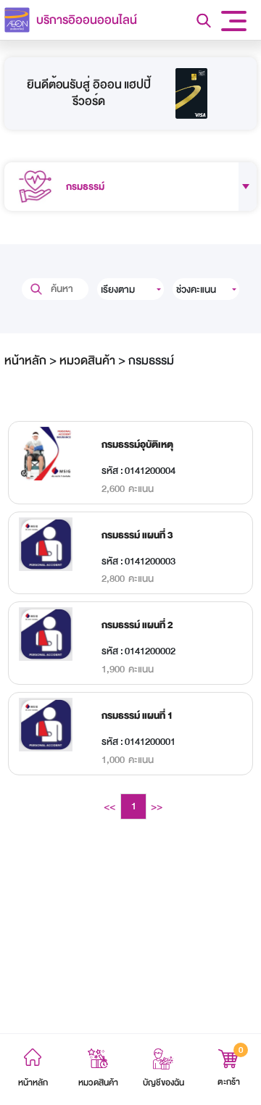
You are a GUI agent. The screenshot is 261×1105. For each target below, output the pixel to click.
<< (109, 806)
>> (156, 806)
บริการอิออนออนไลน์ (86, 19)
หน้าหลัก (25, 360)
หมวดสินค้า (87, 360)
